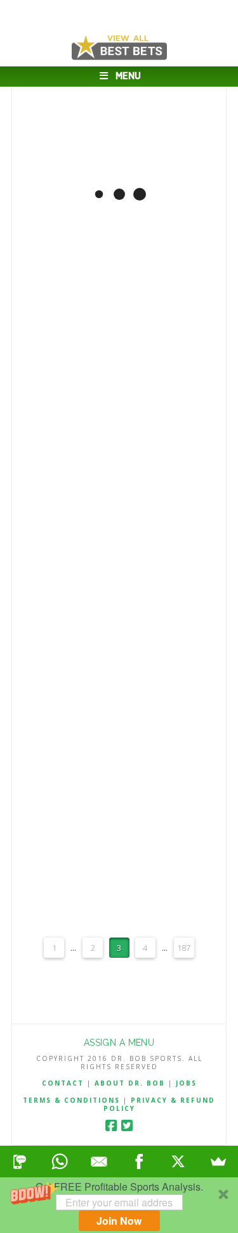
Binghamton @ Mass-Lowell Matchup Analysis (119, 127)
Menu (128, 76)
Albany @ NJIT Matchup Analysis (118, 375)
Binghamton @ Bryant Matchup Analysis (119, 540)
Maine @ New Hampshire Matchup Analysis (119, 292)
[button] (119, 1205)
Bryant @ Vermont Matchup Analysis (119, 788)
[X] (179, 1161)
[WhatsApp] (60, 1161)
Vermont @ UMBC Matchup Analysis (119, 457)
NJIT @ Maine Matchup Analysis (119, 705)
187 (183, 947)
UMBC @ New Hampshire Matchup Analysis (118, 871)
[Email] (99, 1161)
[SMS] (20, 1161)
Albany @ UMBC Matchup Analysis (119, 210)
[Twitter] (127, 1125)
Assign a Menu (119, 1043)
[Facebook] (111, 1125)
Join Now (119, 1220)
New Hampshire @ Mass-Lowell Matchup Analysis (119, 623)
